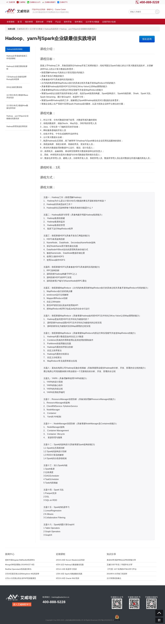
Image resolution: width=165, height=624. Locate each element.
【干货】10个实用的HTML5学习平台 (122, 569)
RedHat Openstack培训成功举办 (18, 569)
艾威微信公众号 (35, 2)
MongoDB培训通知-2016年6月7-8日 (19, 565)
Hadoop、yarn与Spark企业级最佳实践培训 (77, 29)
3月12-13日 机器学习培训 (66, 569)
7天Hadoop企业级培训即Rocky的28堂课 (16, 78)
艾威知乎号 (64, 2)
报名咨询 (147, 39)
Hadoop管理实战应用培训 (16, 126)
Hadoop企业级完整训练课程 (16, 67)
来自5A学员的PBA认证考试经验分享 (121, 560)
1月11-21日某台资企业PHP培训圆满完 (20, 578)
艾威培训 (23, 11)
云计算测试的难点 (114, 578)
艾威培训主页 (22, 29)
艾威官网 (12, 2)
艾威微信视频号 (50, 2)
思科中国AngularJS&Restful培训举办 (20, 560)
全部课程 (10, 22)
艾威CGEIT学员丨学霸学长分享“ (120, 565)
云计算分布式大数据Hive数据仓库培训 (17, 106)
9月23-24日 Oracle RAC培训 (67, 578)
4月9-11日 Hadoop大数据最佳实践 (70, 565)
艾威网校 (22, 2)
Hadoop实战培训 (51, 29)
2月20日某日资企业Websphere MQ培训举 (22, 574)
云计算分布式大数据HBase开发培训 (17, 96)
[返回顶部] (159, 613)
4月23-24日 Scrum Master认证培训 (70, 560)
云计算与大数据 (36, 29)
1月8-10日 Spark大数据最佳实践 (69, 574)
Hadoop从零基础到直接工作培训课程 (16, 57)
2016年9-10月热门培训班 (117, 574)
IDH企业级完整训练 (14, 87)
